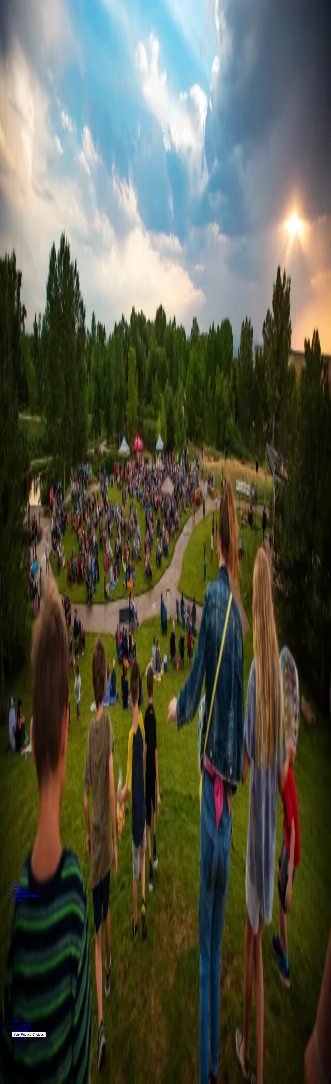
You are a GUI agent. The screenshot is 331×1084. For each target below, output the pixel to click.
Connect (18, 900)
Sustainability (22, 891)
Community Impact (26, 895)
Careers (17, 887)
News (16, 882)
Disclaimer (20, 1030)
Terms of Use (22, 1025)
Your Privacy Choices (29, 1034)
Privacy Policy (23, 1021)
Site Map (18, 1039)
